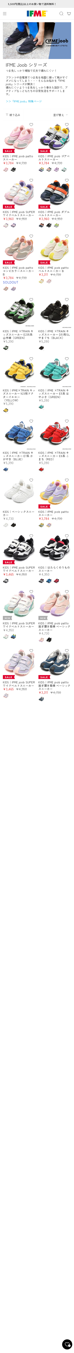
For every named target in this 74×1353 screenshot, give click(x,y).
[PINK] (6, 169)
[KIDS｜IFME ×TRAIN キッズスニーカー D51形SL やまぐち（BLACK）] (54, 311)
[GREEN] (6, 348)
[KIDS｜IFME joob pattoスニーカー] (19, 136)
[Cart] (69, 14)
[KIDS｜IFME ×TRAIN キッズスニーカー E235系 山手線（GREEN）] (19, 311)
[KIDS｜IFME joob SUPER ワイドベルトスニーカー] (19, 603)
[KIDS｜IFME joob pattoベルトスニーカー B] (54, 248)
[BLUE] (6, 469)
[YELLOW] (6, 410)
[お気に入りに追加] (31, 124)
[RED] (41, 469)
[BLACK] (13, 169)
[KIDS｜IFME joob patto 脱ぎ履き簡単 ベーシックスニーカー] (54, 603)
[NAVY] (41, 225)
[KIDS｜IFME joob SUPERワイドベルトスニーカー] (19, 192)
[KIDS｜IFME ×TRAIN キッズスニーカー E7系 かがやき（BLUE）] (19, 433)
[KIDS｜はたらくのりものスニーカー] (54, 548)
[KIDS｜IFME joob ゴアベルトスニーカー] (54, 136)
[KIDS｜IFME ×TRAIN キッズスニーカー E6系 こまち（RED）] (54, 433)
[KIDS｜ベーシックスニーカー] (19, 492)
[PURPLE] (56, 169)
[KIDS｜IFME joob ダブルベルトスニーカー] (54, 192)
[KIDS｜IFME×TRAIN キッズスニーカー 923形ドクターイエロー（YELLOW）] (19, 370)
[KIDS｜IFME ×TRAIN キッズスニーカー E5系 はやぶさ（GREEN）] (54, 370)
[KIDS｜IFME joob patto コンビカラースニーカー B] (19, 248)
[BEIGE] (49, 169)
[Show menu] (4, 14)
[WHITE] (64, 169)
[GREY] (41, 169)
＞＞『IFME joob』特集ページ (24, 101)
